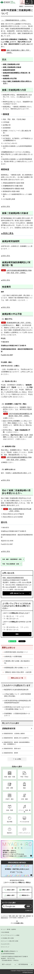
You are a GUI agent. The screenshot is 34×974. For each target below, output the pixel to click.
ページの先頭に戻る (17, 923)
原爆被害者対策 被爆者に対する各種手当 (16, 738)
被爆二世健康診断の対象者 (12, 67)
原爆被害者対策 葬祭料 (10, 753)
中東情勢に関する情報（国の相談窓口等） (17, 662)
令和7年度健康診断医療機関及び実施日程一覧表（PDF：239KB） (19, 272)
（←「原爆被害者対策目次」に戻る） (14, 20)
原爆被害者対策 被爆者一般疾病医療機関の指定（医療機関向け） (16, 743)
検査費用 (6, 75)
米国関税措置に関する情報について (16, 667)
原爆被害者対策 (8, 728)
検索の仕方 (29, 910)
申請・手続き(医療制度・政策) (10, 564)
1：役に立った (9, 616)
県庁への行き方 (6, 964)
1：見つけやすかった (11, 627)
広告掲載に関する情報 (8, 938)
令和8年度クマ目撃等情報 (13, 656)
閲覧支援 (27, 2)
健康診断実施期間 (9, 70)
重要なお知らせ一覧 (17, 678)
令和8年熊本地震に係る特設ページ (16, 652)
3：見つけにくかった (11, 629)
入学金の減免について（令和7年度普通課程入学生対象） (17, 695)
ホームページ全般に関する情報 (10, 941)
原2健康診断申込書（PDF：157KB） (19, 322)
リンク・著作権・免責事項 (9, 929)
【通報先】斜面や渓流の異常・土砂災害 (17, 672)
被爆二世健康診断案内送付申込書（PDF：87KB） (20, 510)
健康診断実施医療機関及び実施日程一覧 (16, 73)
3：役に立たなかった (11, 618)
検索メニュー (31, 2)
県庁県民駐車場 (23, 964)
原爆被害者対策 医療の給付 (12, 748)
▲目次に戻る (5, 206)
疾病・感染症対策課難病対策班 (13, 577)
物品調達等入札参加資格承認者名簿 (16, 689)
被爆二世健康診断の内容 (11, 64)
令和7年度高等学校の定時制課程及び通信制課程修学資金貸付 (17, 701)
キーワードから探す (9, 902)
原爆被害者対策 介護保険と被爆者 (14, 733)
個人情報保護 (5, 932)
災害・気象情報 (22, 2)
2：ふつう (20, 616)
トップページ (4, 916)
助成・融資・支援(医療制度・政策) (12, 559)
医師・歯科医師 (27, 916)
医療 (20, 916)
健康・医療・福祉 (13, 916)
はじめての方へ (6, 944)
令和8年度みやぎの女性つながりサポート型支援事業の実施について (17, 708)
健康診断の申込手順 (10, 78)
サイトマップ (5, 947)
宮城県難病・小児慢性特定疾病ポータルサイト (17, 714)
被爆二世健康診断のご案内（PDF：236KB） (19, 51)
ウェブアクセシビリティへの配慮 (10, 935)
